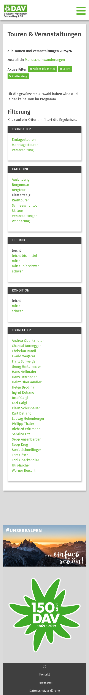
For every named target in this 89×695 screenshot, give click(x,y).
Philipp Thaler (23, 424)
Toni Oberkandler (25, 460)
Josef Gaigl (20, 398)
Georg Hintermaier (26, 367)
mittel (17, 261)
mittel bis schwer (25, 266)
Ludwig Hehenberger (28, 418)
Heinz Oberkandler (26, 382)
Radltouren (21, 200)
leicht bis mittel (24, 256)
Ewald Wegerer (23, 356)
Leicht (66, 68)
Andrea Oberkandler (28, 341)
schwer (17, 271)
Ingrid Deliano (23, 392)
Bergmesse (20, 185)
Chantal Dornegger (26, 346)
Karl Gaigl (19, 403)
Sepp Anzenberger (26, 439)
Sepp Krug (20, 444)
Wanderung (21, 221)
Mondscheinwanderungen (45, 60)
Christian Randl (24, 351)
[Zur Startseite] (14, 11)
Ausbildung (20, 179)
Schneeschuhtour (25, 205)
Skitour (17, 211)
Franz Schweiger (24, 361)
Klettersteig (19, 76)
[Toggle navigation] (81, 11)
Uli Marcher (21, 465)
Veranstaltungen (24, 216)
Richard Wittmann (26, 429)
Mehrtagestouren (25, 145)
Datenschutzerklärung (44, 691)
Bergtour (18, 190)
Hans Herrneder (24, 377)
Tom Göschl (21, 455)
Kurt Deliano (21, 413)
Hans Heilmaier (24, 372)
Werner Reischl (23, 470)
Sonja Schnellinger (26, 450)
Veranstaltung (22, 150)
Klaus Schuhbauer (26, 408)
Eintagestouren (24, 140)
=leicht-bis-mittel (43, 68)
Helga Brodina (23, 387)
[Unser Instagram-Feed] (44, 666)
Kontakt (44, 674)
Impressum (44, 682)
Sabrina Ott (21, 434)
